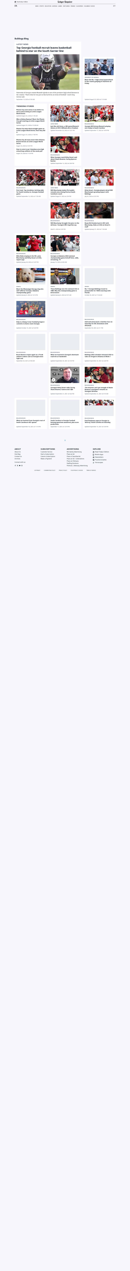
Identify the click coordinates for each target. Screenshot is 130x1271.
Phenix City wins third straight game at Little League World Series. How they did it (30, 130)
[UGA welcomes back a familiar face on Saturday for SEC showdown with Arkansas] (99, 309)
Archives (17, 458)
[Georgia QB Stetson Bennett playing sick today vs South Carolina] (99, 113)
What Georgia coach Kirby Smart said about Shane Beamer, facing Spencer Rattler (64, 159)
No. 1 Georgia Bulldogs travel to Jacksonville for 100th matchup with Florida (98, 291)
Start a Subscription (47, 454)
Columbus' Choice (89, 6)
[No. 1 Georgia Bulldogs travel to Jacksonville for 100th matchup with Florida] (99, 276)
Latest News (22, 44)
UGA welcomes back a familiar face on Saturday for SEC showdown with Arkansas (98, 323)
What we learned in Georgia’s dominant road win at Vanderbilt (65, 356)
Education (48, 6)
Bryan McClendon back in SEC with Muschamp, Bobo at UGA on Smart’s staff (97, 225)
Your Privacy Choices (84, 470)
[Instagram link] (22, 465)
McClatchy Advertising (74, 452)
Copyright (30, 470)
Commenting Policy (42, 470)
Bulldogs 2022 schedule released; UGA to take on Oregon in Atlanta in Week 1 (99, 356)
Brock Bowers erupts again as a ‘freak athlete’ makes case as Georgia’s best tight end (29, 356)
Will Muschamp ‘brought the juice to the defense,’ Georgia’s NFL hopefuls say (65, 224)
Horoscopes (99, 462)
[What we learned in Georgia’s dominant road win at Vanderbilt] (65, 342)
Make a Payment (46, 458)
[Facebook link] (15, 465)
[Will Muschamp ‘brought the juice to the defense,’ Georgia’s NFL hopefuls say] (65, 210)
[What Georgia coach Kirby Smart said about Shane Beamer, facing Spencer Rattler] (65, 144)
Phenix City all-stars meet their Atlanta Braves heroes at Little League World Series (30, 141)
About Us (18, 452)
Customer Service (46, 452)
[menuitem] (16, 6)
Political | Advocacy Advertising (77, 465)
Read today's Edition (22, 1)
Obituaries (66, 6)
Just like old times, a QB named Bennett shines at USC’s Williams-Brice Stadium (65, 127)
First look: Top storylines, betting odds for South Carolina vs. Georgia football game (30, 192)
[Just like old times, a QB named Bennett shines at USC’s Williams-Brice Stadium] (65, 113)
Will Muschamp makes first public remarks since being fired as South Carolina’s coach (63, 192)
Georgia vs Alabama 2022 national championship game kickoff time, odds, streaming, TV (65, 258)
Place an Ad (70, 454)
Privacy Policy (56, 470)
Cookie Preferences (68, 470)
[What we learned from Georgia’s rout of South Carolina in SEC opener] (30, 408)
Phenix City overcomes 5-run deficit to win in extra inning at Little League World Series (30, 111)
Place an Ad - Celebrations (75, 458)
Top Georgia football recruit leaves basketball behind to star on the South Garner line (43, 49)
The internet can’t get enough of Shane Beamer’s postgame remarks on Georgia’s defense (99, 389)
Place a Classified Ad (73, 456)
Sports (41, 6)
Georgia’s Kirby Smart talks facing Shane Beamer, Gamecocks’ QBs (63, 388)
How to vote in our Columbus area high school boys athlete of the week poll (30, 150)
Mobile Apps (99, 454)
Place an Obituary (73, 461)
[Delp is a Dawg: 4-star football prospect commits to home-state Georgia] (30, 309)
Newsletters (99, 457)
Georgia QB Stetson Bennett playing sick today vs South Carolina (97, 127)
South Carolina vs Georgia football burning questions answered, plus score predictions (65, 422)
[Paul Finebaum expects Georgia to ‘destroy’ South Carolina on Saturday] (99, 408)
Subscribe (112, 2)
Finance (73, 6)
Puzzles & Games (100, 460)
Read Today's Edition (102, 452)
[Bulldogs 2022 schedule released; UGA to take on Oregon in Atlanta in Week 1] (99, 342)
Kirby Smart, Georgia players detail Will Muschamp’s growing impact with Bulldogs (99, 192)
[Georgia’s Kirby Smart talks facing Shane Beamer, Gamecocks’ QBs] (65, 375)
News (37, 6)
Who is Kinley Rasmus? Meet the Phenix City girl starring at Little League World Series (30, 121)
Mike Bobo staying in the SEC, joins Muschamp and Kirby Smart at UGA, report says (29, 258)
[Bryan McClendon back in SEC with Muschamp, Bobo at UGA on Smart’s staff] (99, 210)
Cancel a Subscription (48, 456)
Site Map (18, 454)
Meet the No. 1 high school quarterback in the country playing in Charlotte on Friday (99, 81)
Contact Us (18, 456)
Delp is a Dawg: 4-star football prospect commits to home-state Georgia (30, 323)
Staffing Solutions (73, 463)
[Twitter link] (17, 465)
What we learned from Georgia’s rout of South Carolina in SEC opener (30, 421)
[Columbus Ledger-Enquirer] (65, 2)
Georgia (54, 6)
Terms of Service (98, 470)
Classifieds (79, 6)
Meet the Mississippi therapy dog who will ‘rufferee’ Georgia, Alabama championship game (29, 291)
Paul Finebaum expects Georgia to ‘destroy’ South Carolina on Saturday (97, 421)
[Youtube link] (19, 465)
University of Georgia (92, 77)
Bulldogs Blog (89, 123)
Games (60, 6)
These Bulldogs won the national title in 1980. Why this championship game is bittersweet (65, 291)
